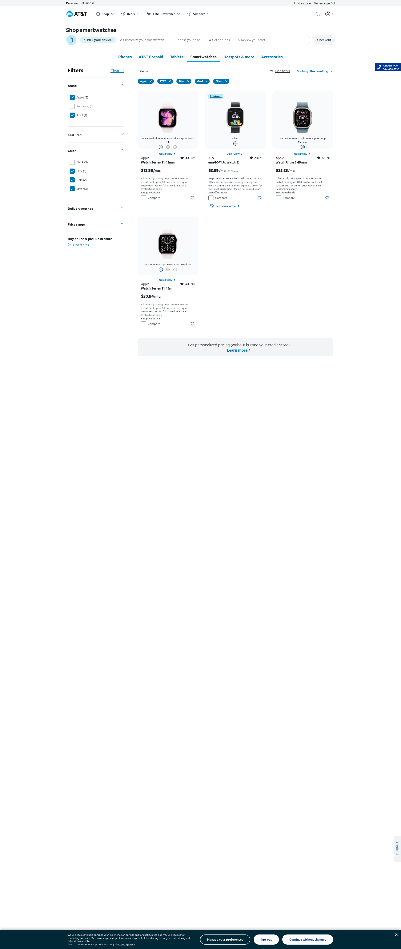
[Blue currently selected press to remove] (188, 81)
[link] (167, 154)
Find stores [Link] (81, 245)
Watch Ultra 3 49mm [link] (291, 162)
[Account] (330, 14)
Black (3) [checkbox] (82, 162)
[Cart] (318, 14)
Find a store (302, 3)
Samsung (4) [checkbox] (84, 106)
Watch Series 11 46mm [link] (158, 288)
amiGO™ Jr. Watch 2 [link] (223, 162)
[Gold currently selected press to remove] (206, 81)
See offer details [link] (218, 192)
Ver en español (324, 3)
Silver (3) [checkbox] (82, 189)
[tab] (125, 57)
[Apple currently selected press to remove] (150, 81)
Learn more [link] (237, 350)
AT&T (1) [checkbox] (81, 115)
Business (88, 3)
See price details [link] (150, 192)
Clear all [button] (117, 70)
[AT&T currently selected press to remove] (170, 81)
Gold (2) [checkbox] (81, 180)
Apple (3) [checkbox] (82, 97)
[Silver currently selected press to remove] (226, 81)
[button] (283, 71)
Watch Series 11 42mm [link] (158, 162)
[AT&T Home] (77, 14)
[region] (168, 150)
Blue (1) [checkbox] (81, 171)
